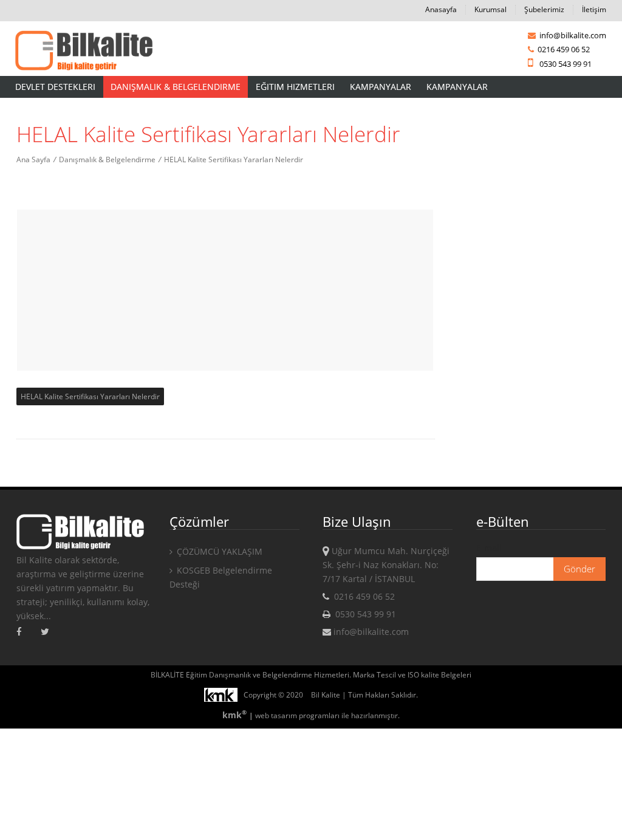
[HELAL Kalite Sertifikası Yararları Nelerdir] (83, 51)
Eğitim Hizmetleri (295, 86)
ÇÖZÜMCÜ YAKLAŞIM (218, 551)
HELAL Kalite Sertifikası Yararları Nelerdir (233, 159)
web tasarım (276, 715)
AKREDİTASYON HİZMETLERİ (72, 108)
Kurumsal (490, 9)
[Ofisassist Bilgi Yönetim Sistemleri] (224, 695)
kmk (234, 715)
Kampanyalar (380, 86)
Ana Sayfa (33, 159)
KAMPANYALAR (457, 86)
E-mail (489, 548)
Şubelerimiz (544, 9)
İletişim (594, 9)
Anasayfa (441, 9)
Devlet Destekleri (55, 86)
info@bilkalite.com (572, 35)
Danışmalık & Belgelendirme (176, 86)
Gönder (579, 569)
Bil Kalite (325, 695)
